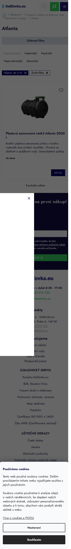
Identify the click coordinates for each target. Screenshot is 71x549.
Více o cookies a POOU (18, 518)
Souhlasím (34, 539)
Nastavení (34, 528)
